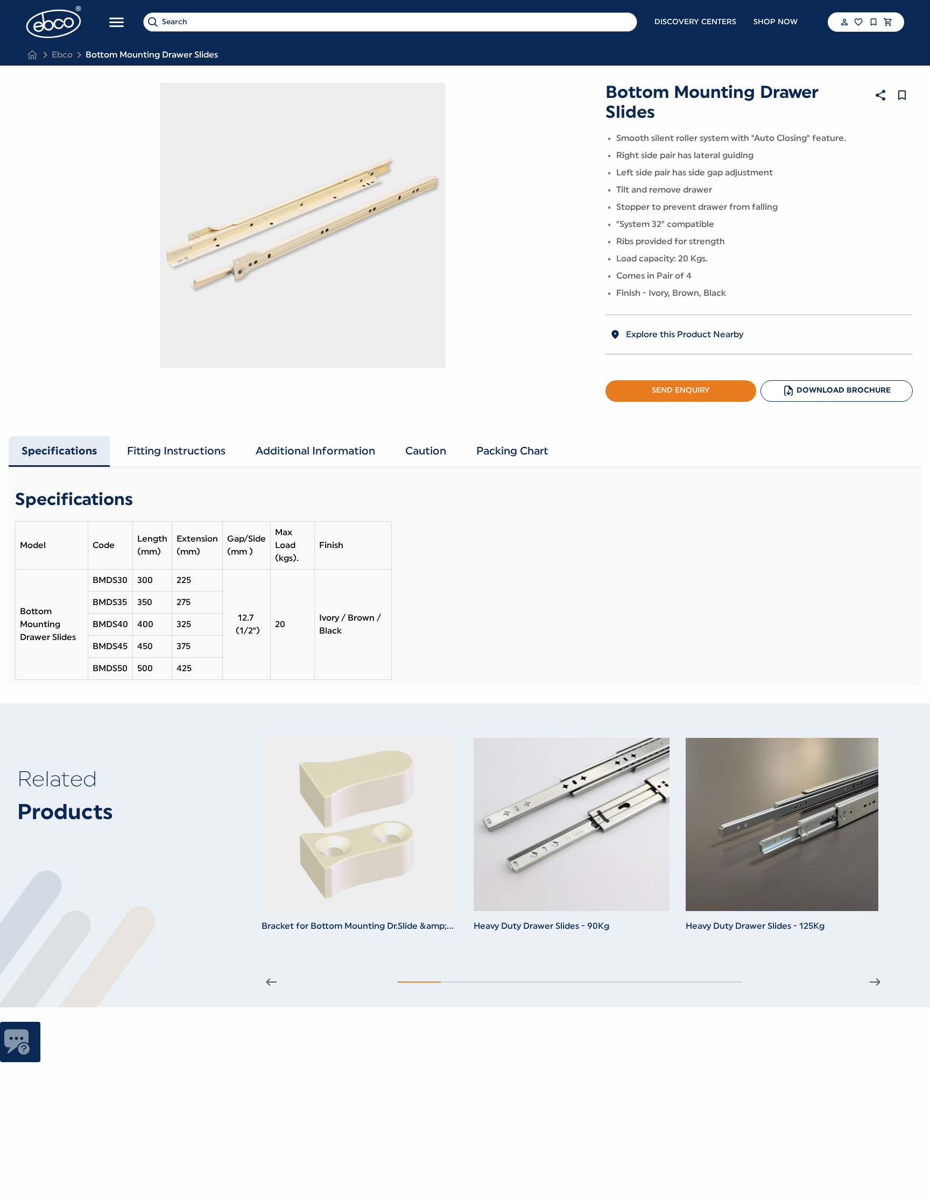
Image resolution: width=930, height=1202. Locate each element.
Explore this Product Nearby (684, 334)
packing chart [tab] (512, 451)
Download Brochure (844, 390)
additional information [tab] (315, 451)
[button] (843, 22)
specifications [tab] (59, 451)
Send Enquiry (681, 390)
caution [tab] (425, 451)
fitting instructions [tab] (176, 451)
